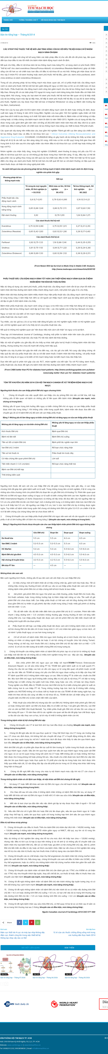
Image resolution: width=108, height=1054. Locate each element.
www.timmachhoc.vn (32, 1045)
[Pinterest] (31, 922)
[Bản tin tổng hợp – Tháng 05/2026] (80, 964)
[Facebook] (19, 922)
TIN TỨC (5, 29)
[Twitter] (25, 922)
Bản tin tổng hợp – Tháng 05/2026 (77, 978)
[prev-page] (2, 984)
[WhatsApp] (37, 922)
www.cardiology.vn (15, 1045)
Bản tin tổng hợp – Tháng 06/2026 (45, 978)
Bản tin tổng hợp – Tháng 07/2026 (13, 978)
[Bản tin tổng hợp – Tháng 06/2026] (48, 964)
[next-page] (6, 984)
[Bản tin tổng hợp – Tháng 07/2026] (16, 964)
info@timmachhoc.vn (40, 1048)
